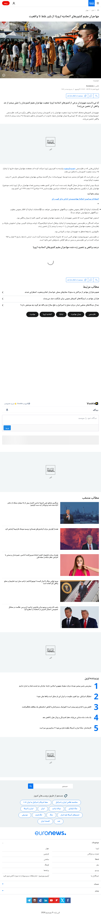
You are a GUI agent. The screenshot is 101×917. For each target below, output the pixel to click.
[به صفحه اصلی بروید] (91, 3)
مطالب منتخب (90, 498)
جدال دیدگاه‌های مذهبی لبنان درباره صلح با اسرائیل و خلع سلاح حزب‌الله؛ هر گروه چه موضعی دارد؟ (59, 305)
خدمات (96, 884)
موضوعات (95, 842)
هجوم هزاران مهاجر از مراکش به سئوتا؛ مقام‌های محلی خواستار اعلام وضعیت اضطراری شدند (62, 292)
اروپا (97, 848)
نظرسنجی (92, 314)
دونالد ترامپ (56, 808)
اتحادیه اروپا (47, 314)
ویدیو (97, 870)
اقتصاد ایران (45, 821)
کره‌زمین (46, 854)
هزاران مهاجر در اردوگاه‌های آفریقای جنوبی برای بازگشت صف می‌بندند (71, 298)
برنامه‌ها (46, 870)
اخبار (93, 10)
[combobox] (50, 786)
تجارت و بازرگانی (93, 854)
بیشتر (97, 891)
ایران (43, 808)
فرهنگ (47, 865)
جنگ (51, 815)
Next (97, 859)
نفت (58, 821)
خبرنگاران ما (95, 876)
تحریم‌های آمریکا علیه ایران (69, 815)
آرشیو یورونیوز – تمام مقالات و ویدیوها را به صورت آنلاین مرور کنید (26, 876)
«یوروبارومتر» (69, 168)
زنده (5, 3)
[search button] (30, 786)
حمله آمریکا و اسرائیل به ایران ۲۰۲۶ (35, 802)
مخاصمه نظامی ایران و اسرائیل (67, 802)
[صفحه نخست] (98, 10)
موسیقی (25, 815)
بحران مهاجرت (76, 314)
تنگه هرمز (38, 815)
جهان (87, 10)
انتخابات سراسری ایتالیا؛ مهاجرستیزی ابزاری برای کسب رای (75, 199)
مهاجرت (32, 314)
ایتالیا (61, 314)
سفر (97, 865)
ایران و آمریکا (28, 808)
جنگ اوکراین (73, 808)
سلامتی (46, 859)
